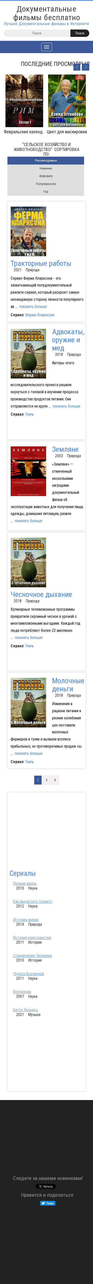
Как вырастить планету (32, 901)
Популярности (46, 184)
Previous (76, 67)
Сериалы (22, 873)
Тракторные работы (41, 263)
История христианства (32, 937)
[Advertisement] (50, 429)
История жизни (25, 919)
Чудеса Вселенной (28, 973)
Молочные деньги (68, 684)
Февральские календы (24, 131)
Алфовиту (46, 176)
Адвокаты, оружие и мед (68, 339)
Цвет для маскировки (67, 131)
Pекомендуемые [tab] (46, 160)
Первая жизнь (25, 883)
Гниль (29, 414)
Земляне (65, 449)
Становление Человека (32, 955)
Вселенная (22, 991)
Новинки (46, 168)
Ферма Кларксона (39, 315)
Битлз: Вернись (25, 1010)
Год (45, 191)
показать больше (33, 306)
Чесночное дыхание (41, 594)
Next (85, 67)
